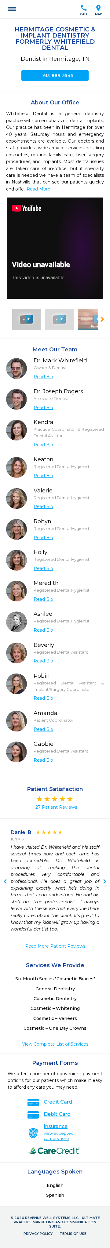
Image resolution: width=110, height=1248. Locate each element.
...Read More (37, 189)
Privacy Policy (38, 1234)
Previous (104, 882)
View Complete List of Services (55, 1044)
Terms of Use (73, 1234)
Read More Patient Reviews (55, 946)
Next (5, 882)
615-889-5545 (55, 75)
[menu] (12, 9)
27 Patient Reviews (56, 807)
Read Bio (43, 376)
